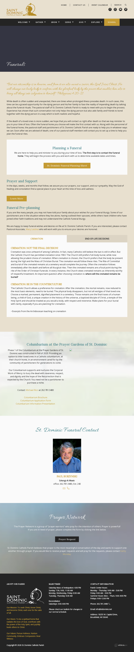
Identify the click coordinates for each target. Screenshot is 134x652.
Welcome (23, 22)
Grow (54, 22)
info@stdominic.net (104, 609)
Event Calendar (100, 5)
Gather (39, 22)
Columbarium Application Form (35, 400)
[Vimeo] (125, 9)
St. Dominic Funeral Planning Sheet (67, 165)
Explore (95, 22)
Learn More (16, 198)
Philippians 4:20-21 (70, 93)
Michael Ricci (32, 390)
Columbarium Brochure (35, 397)
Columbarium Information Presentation (35, 403)
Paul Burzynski (67, 476)
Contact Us (79, 5)
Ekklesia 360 (120, 646)
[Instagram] (115, 9)
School (112, 22)
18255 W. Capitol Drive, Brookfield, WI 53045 (104, 615)
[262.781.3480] (109, 604)
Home (64, 5)
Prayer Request (67, 539)
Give (81, 22)
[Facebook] (110, 9)
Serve (68, 22)
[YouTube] (120, 9)
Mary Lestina (32, 229)
